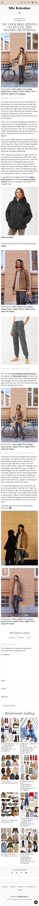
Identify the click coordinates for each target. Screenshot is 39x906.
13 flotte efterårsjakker (9, 782)
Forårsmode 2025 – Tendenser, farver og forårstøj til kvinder (10, 747)
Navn (3, 680)
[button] (2, 2)
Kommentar (6, 654)
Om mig (12, 887)
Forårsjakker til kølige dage (9, 855)
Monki (11, 94)
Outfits (22, 18)
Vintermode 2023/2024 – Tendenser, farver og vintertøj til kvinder (27, 858)
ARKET (19, 89)
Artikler (20, 890)
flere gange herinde (20, 376)
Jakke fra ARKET (7, 237)
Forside (4, 887)
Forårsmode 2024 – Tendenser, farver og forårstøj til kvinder (29, 822)
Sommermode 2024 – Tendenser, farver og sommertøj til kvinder (28, 785)
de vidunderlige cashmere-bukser (24, 374)
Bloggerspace (22, 896)
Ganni (3, 94)
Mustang (22, 94)
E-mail (4, 689)
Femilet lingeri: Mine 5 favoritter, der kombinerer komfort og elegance (29, 748)
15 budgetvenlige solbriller (9, 820)
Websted (4, 697)
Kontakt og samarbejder (27, 887)
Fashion (16, 18)
